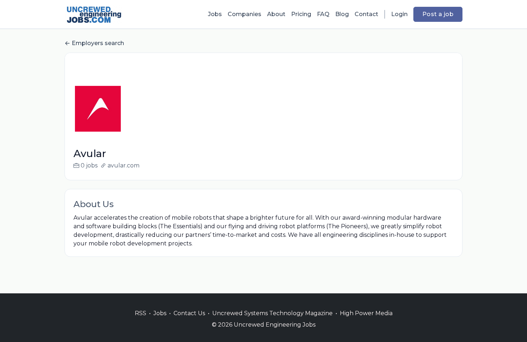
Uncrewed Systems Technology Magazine (272, 313)
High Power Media (366, 313)
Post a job (438, 14)
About (276, 14)
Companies (244, 14)
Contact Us (189, 313)
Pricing (301, 14)
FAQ (323, 14)
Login (399, 14)
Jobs (215, 14)
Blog (342, 14)
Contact (366, 14)
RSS (140, 313)
